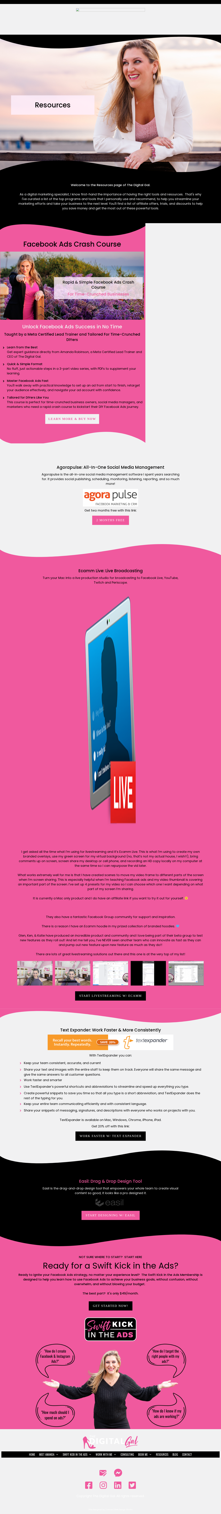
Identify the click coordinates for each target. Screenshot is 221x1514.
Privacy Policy (110, 1501)
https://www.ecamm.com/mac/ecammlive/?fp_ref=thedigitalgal (111, 907)
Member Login (110, 1462)
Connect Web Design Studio (118, 1509)
